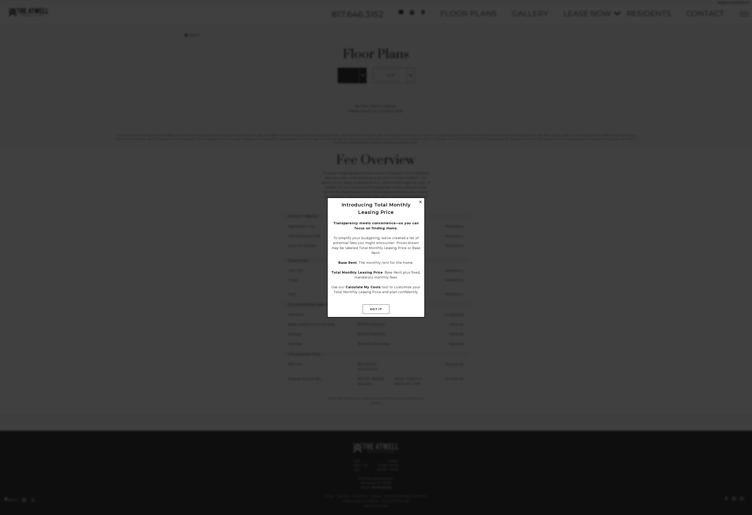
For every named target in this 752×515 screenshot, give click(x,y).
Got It (376, 309)
